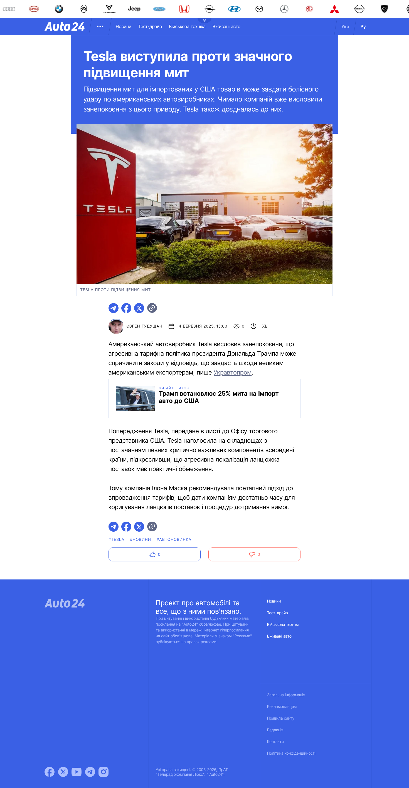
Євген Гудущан (144, 326)
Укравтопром (233, 372)
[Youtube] (77, 772)
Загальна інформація (286, 695)
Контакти (275, 741)
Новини (123, 26)
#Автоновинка (174, 539)
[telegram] (114, 308)
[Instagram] (103, 772)
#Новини (140, 539)
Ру (363, 26)
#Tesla (117, 539)
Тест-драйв (150, 26)
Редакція (275, 730)
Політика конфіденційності (291, 753)
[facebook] (126, 308)
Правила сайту (280, 718)
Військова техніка (187, 26)
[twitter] (139, 308)
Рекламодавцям (282, 706)
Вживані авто (226, 26)
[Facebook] (50, 772)
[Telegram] (90, 772)
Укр (345, 26)
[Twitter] (63, 772)
